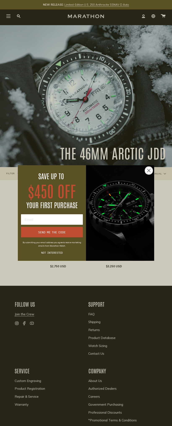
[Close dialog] (148, 170)
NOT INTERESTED (52, 252)
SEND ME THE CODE (52, 232)
